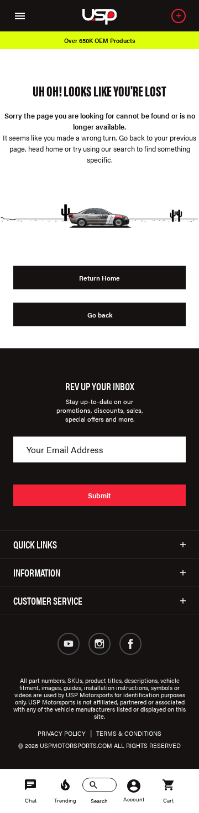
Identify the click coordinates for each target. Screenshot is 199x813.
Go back (99, 315)
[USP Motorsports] (107, 15)
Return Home (99, 278)
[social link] (68, 644)
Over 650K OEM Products (99, 40)
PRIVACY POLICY (62, 733)
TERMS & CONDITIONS (128, 733)
